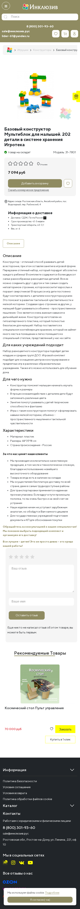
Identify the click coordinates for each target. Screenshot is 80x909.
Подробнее (52, 892)
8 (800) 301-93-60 (40, 26)
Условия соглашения (17, 787)
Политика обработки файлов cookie (27, 799)
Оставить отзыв (27, 615)
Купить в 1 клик (60, 739)
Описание (13, 243)
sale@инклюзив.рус (16, 31)
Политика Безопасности (20, 781)
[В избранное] (68, 183)
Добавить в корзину (35, 183)
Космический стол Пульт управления (34, 708)
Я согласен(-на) (40, 899)
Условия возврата (15, 793)
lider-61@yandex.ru (15, 36)
